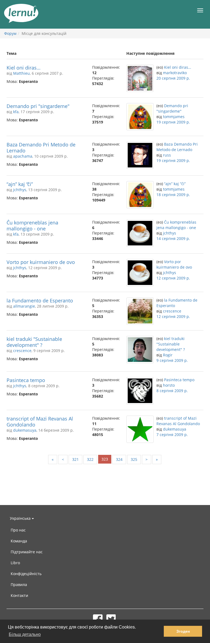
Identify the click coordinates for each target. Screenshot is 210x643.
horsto (169, 385)
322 (90, 459)
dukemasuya (24, 430)
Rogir (168, 354)
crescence (172, 311)
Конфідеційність (26, 573)
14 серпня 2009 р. (173, 238)
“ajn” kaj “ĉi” (20, 184)
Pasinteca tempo (26, 380)
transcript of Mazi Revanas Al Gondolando (40, 421)
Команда (19, 540)
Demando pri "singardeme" (38, 106)
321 (75, 459)
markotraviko (175, 72)
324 (119, 459)
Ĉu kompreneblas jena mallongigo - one (32, 225)
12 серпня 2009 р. (173, 278)
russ (167, 155)
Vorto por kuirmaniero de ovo (41, 262)
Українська (21, 518)
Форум (10, 33)
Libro (15, 562)
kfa (16, 111)
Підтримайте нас (27, 551)
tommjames (174, 116)
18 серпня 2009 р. (173, 194)
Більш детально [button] (25, 634)
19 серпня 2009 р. (173, 122)
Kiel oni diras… (23, 67)
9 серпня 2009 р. (172, 360)
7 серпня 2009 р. (172, 434)
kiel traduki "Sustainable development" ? (34, 342)
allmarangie (24, 306)
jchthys (19, 189)
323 (104, 459)
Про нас (18, 530)
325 (134, 459)
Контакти (19, 595)
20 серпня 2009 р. (173, 78)
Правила (19, 584)
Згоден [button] (183, 631)
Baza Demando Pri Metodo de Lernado (41, 147)
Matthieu (21, 73)
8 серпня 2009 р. (172, 390)
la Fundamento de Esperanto (40, 300)
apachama (22, 156)
